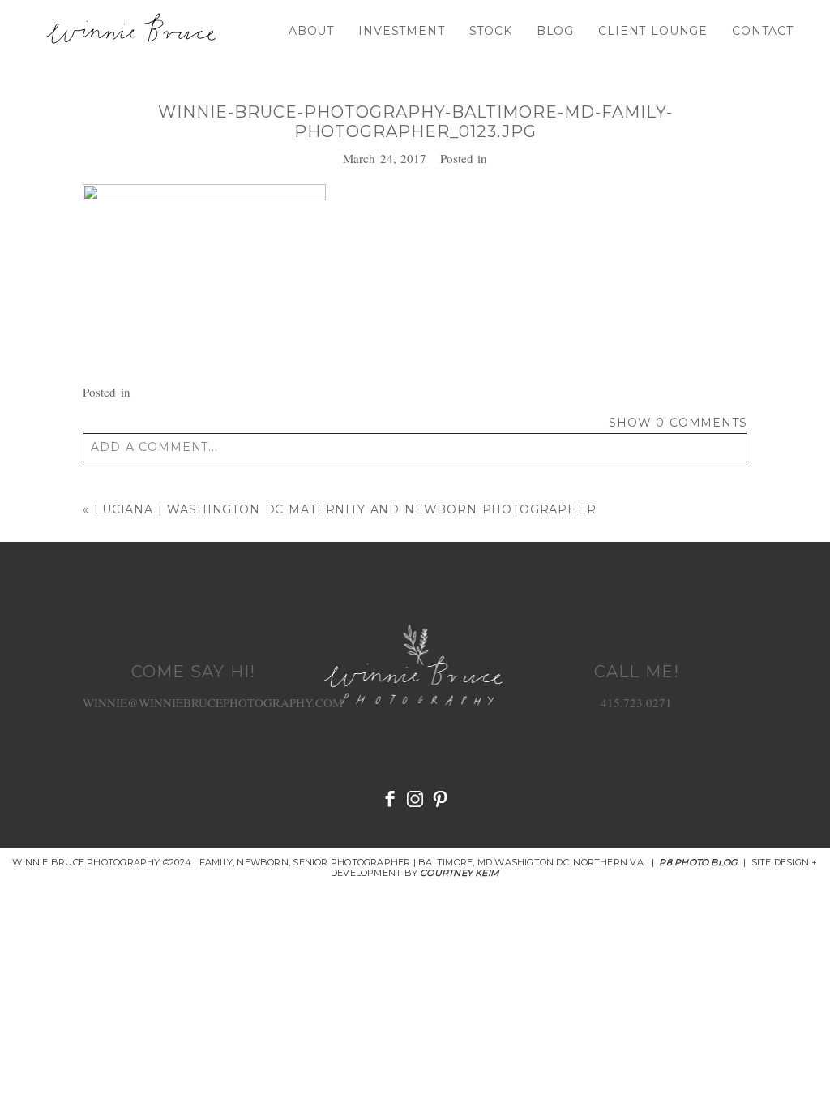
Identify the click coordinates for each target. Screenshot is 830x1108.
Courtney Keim (459, 872)
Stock (490, 31)
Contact (763, 31)
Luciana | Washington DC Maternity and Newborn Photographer (345, 509)
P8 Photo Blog (698, 862)
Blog (555, 31)
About (311, 31)
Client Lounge (653, 31)
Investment (401, 31)
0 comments (678, 422)
